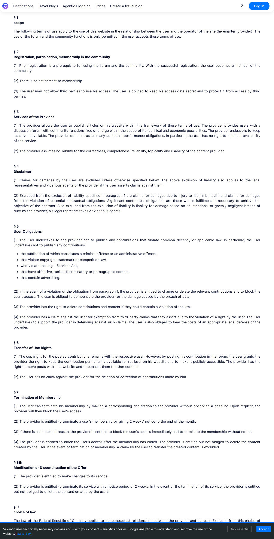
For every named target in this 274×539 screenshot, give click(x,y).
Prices (100, 6)
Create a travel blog (126, 6)
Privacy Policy (23, 533)
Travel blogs (48, 6)
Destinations (23, 6)
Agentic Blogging (77, 6)
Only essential (239, 529)
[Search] (242, 6)
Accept (264, 529)
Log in (259, 6)
